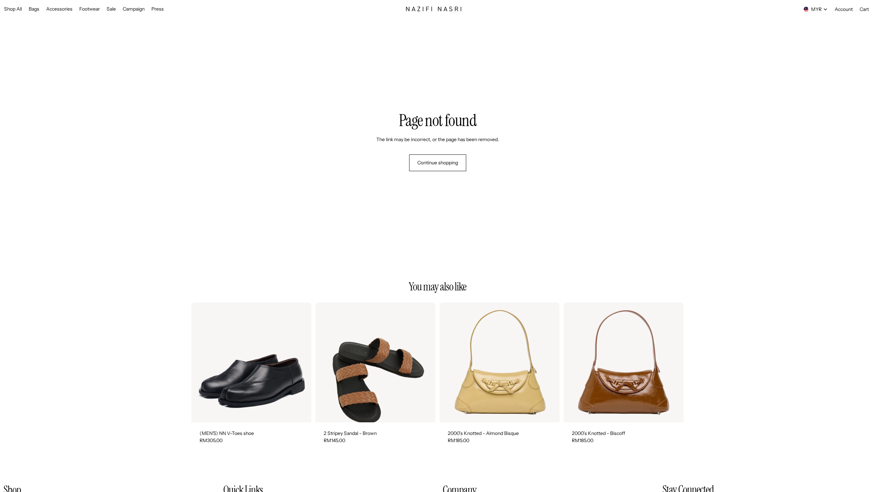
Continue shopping (437, 163)
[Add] (549, 412)
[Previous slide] (201, 362)
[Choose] (301, 412)
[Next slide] (301, 362)
